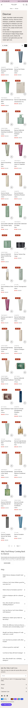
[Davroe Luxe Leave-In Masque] (7, 305)
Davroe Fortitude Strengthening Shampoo (18, 410)
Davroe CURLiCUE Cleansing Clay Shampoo (19, 132)
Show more (7, 563)
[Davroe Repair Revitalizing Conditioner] (7, 366)
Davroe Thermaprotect (20, 286)
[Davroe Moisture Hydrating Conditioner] (7, 118)
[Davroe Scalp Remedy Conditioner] (7, 335)
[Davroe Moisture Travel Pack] (7, 396)
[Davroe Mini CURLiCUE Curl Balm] (20, 211)
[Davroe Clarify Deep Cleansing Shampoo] (20, 305)
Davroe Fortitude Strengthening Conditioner (18, 503)
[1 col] (22, 45)
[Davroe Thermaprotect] (20, 274)
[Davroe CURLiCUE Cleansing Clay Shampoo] (20, 118)
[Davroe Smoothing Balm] (7, 150)
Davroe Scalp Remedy (20, 99)
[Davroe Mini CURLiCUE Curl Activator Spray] (7, 211)
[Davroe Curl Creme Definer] (20, 57)
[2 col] (25, 45)
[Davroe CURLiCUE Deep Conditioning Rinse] (7, 242)
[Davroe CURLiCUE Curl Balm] (7, 87)
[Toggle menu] (1, 4)
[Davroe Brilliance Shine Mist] (7, 274)
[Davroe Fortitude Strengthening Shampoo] (20, 396)
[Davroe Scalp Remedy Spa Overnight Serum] (20, 428)
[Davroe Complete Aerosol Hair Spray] (7, 522)
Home (11, 8)
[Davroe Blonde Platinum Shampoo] (20, 335)
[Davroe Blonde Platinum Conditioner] (20, 459)
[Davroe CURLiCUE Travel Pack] (20, 366)
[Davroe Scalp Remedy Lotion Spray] (7, 459)
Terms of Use (18, 678)
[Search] (23, 4)
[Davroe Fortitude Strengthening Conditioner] (20, 490)
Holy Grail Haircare (9, 701)
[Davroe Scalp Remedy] (20, 87)
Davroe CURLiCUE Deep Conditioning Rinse (6, 256)
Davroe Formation (19, 534)
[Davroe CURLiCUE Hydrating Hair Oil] (7, 490)
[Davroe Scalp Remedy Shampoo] (7, 57)
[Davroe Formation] (20, 522)
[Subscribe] (26, 676)
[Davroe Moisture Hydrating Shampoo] (20, 181)
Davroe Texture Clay (19, 254)
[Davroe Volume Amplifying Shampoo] (7, 181)
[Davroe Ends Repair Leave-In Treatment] (20, 150)
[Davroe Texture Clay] (20, 242)
